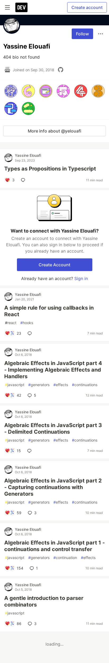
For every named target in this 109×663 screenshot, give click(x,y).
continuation (65, 557)
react (10, 322)
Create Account (54, 264)
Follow (82, 33)
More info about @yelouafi (54, 131)
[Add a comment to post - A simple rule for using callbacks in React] (30, 333)
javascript (14, 384)
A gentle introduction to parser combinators (43, 601)
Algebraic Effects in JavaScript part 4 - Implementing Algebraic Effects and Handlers (53, 370)
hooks (26, 322)
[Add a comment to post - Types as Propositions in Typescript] (24, 180)
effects (60, 384)
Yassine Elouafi (28, 155)
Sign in (81, 278)
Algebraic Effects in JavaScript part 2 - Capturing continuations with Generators (53, 487)
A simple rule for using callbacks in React (49, 311)
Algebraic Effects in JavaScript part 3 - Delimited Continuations (53, 428)
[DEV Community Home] (21, 7)
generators (38, 384)
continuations (84, 384)
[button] (10, 91)
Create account (87, 7)
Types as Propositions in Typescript (50, 168)
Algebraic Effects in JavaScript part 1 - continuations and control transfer (54, 545)
